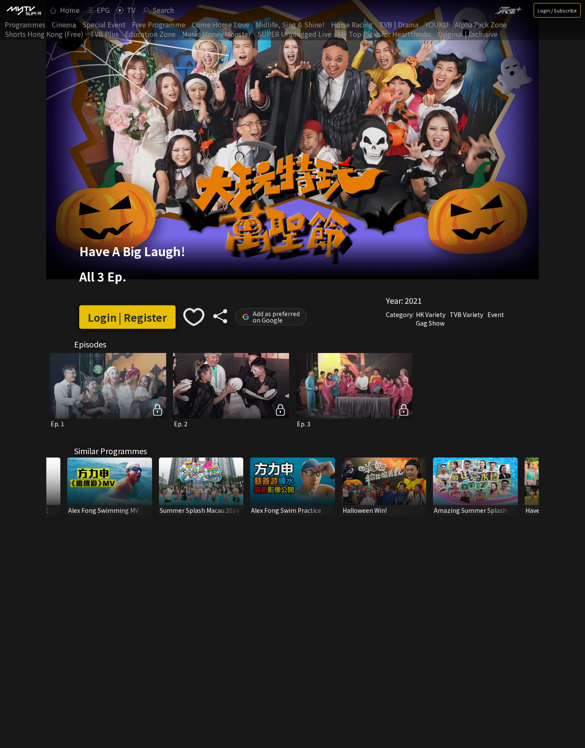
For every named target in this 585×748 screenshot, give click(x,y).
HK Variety (430, 314)
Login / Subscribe (557, 10)
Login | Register (127, 316)
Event (495, 314)
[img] (23, 10)
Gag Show (430, 323)
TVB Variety (466, 314)
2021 (413, 300)
